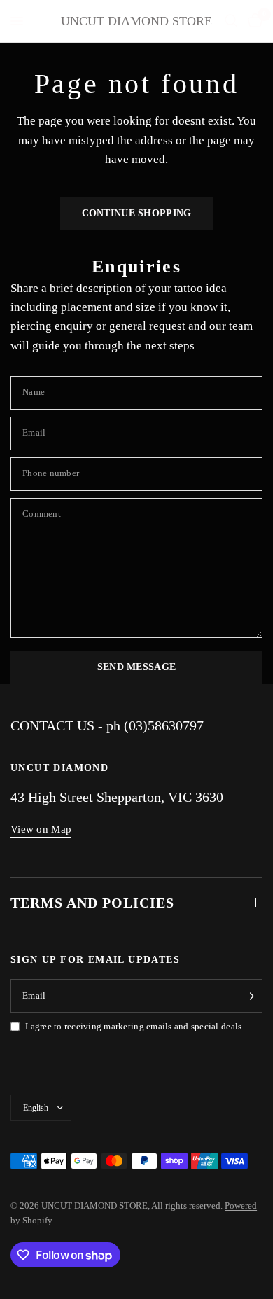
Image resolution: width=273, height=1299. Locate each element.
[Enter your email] (248, 996)
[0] (252, 21)
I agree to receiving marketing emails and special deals (133, 1026)
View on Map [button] (40, 829)
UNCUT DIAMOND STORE (136, 21)
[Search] (231, 21)
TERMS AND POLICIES (92, 902)
